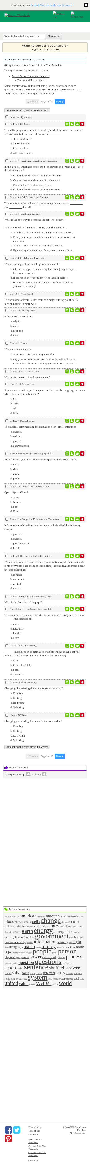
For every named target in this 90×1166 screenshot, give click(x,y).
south (25, 973)
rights (65, 963)
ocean (15, 953)
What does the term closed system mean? (27, 377)
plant (18, 957)
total (76, 978)
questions (48, 961)
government (52, 936)
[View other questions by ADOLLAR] (72, 258)
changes (64, 922)
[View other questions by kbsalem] (72, 294)
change (51, 920)
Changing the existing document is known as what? (33, 688)
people (42, 951)
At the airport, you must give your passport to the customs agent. (40, 459)
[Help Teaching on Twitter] (16, 1130)
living (13, 947)
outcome (21, 953)
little (7, 947)
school (11, 967)
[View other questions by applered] (72, 421)
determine (9, 932)
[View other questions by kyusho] (72, 343)
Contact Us (33, 1161)
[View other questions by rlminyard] (72, 646)
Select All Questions (20, 117)
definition (65, 926)
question (26, 962)
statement (49, 973)
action (7, 916)
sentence (36, 967)
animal (62, 916)
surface (23, 978)
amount (52, 916)
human (9, 942)
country (52, 925)
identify (20, 942)
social (8, 973)
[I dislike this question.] (82, 124)
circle (17, 926)
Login (34, 49)
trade (82, 979)
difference (17, 932)
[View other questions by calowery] (72, 556)
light (77, 942)
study (7, 978)
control (39, 926)
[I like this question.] (77, 124)
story (61, 972)
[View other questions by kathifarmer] (72, 384)
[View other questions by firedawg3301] (72, 682)
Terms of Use (34, 1131)
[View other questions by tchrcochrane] (72, 214)
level (71, 942)
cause (27, 921)
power (35, 956)
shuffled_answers (65, 967)
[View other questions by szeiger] (72, 310)
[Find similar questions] (67, 124)
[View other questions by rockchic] (72, 715)
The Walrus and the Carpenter (29, 80)
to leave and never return (18, 316)
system (37, 977)
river (70, 963)
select (20, 968)
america (14, 916)
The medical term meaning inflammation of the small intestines (40, 426)
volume (32, 984)
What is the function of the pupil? (23, 602)
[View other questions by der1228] (72, 371)
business (19, 922)
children (9, 926)
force (19, 937)
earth (27, 931)
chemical (73, 921)
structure (69, 973)
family (9, 937)
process (74, 956)
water (43, 982)
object (9, 952)
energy (43, 930)
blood (9, 921)
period (54, 953)
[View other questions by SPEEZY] (72, 453)
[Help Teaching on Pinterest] (8, 1138)
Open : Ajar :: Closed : (17, 492)
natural (71, 947)
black (81, 917)
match (29, 946)
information (45, 941)
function (28, 937)
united (11, 983)
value (23, 983)
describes (77, 926)
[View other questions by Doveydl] (72, 161)
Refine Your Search (49, 65)
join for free (51, 49)
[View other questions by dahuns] (72, 519)
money (48, 946)
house (78, 937)
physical (10, 957)
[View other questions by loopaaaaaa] (72, 197)
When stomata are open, (17, 349)
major (20, 947)
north (80, 947)
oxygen (29, 953)
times (70, 978)
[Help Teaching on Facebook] (8, 1130)
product (8, 963)
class (24, 926)
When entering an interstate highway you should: (32, 264)
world (65, 983)
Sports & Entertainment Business (30, 76)
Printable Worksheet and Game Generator (51, 5)
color (30, 926)
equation (65, 932)
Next (59, 101)
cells (36, 921)
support (14, 978)
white (55, 984)
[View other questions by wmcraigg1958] (72, 596)
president (49, 957)
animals (72, 916)
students (78, 973)
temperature (60, 978)
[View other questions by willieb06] (72, 124)
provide (15, 963)
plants (25, 957)
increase (30, 942)
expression (77, 932)
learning (62, 942)
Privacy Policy (34, 1127)
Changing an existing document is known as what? (33, 721)
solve (16, 972)
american (28, 915)
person (67, 951)
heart (71, 938)
